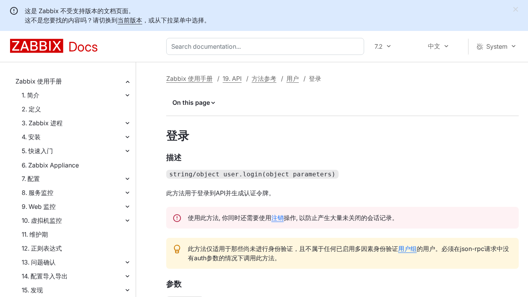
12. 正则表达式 (42, 248)
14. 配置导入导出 (45, 276)
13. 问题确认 (39, 262)
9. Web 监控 (39, 206)
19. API (232, 78)
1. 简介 (30, 95)
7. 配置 (31, 179)
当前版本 (130, 20)
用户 (292, 78)
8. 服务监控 (37, 192)
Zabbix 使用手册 (38, 81)
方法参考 (264, 78)
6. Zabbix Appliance (50, 165)
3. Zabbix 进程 (42, 123)
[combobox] (266, 46)
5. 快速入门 (37, 151)
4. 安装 (31, 137)
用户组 (407, 249)
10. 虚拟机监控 (42, 220)
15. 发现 (32, 290)
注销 (277, 218)
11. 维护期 (35, 234)
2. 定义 (31, 109)
